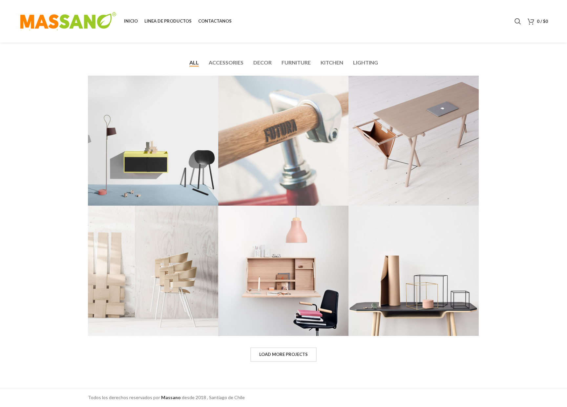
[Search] (517, 21)
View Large (213, 80)
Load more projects (283, 354)
